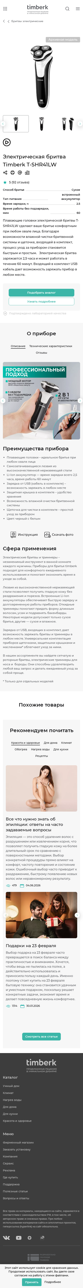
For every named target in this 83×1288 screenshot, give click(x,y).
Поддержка (11, 1184)
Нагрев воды (40, 749)
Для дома (50, 743)
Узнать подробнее (41, 301)
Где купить (10, 1177)
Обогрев (21, 749)
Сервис (8, 1163)
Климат (66, 743)
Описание (18, 346)
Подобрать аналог (41, 292)
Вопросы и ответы (16, 1198)
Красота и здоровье (25, 743)
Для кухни (60, 749)
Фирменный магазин (18, 1142)
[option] (41, 75)
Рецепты (41, 756)
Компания (10, 1156)
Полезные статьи (15, 1191)
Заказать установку (16, 1149)
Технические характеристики (50, 346)
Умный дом (11, 1086)
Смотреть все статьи (41, 1036)
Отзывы (41, 352)
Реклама (9, 1170)
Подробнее (52, 1282)
